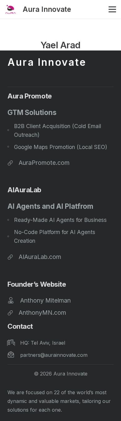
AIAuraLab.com (40, 257)
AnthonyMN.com (42, 312)
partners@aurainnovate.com (53, 355)
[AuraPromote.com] (13, 162)
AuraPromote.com (44, 162)
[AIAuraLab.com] (13, 256)
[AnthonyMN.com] (13, 312)
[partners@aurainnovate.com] (13, 355)
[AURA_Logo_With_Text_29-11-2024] (10, 9)
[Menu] (112, 9)
